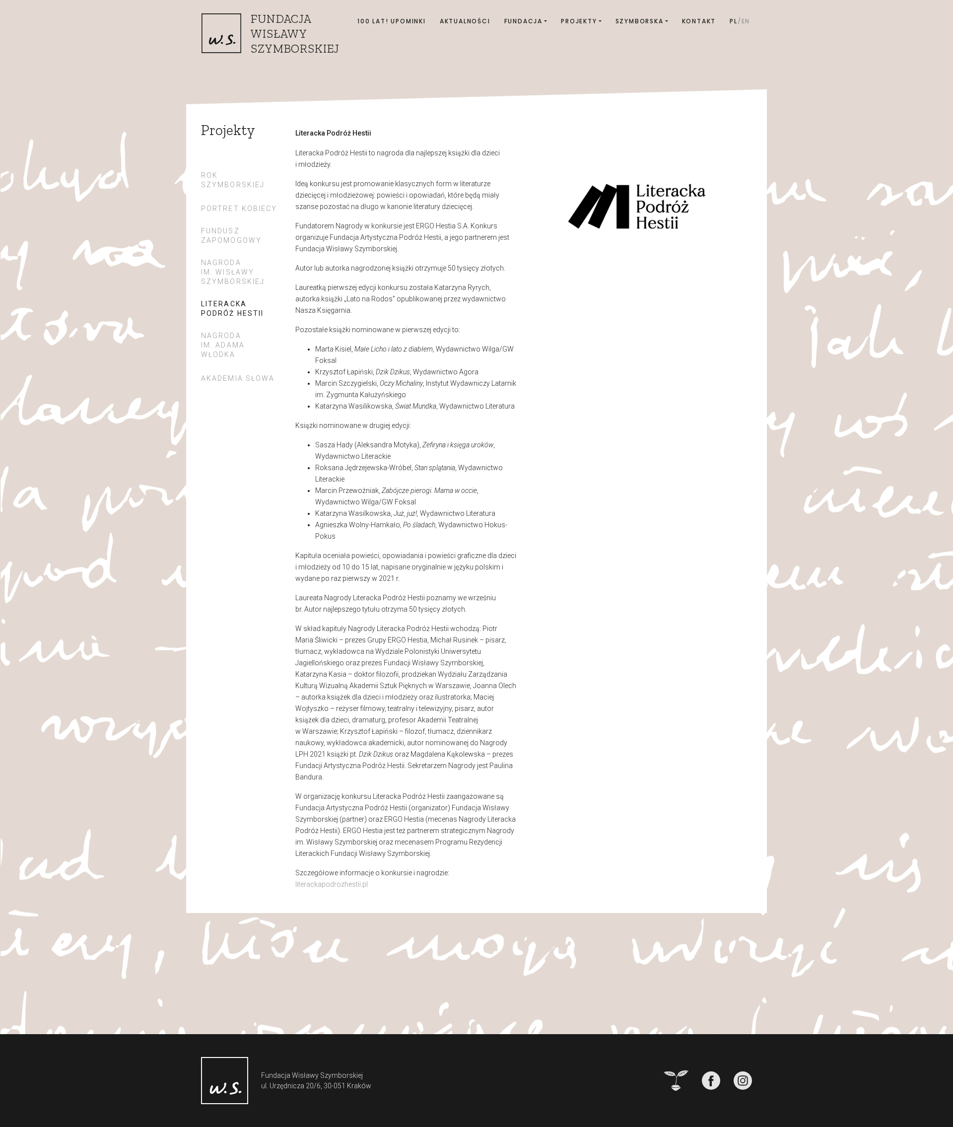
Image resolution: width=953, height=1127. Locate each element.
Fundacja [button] (523, 21)
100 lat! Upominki (391, 21)
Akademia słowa (237, 378)
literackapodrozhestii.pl (331, 884)
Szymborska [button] (639, 21)
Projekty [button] (579, 21)
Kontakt (699, 21)
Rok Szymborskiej (233, 180)
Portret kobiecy (239, 208)
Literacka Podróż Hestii (232, 308)
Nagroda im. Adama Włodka (223, 345)
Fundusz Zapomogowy (231, 235)
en (746, 21)
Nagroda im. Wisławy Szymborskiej (233, 272)
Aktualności (465, 21)
